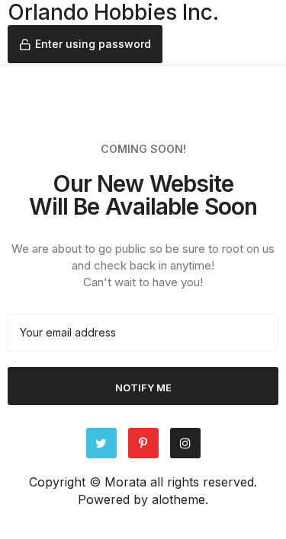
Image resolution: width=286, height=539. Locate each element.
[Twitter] (101, 443)
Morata (125, 482)
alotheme (178, 499)
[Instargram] (185, 443)
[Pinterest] (143, 443)
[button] (85, 44)
